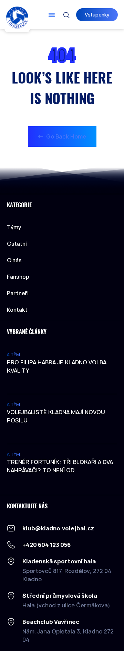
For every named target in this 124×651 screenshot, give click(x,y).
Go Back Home (65, 136)
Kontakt (17, 309)
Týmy (14, 227)
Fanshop (18, 276)
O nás (14, 260)
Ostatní (17, 243)
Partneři (18, 293)
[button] (51, 15)
